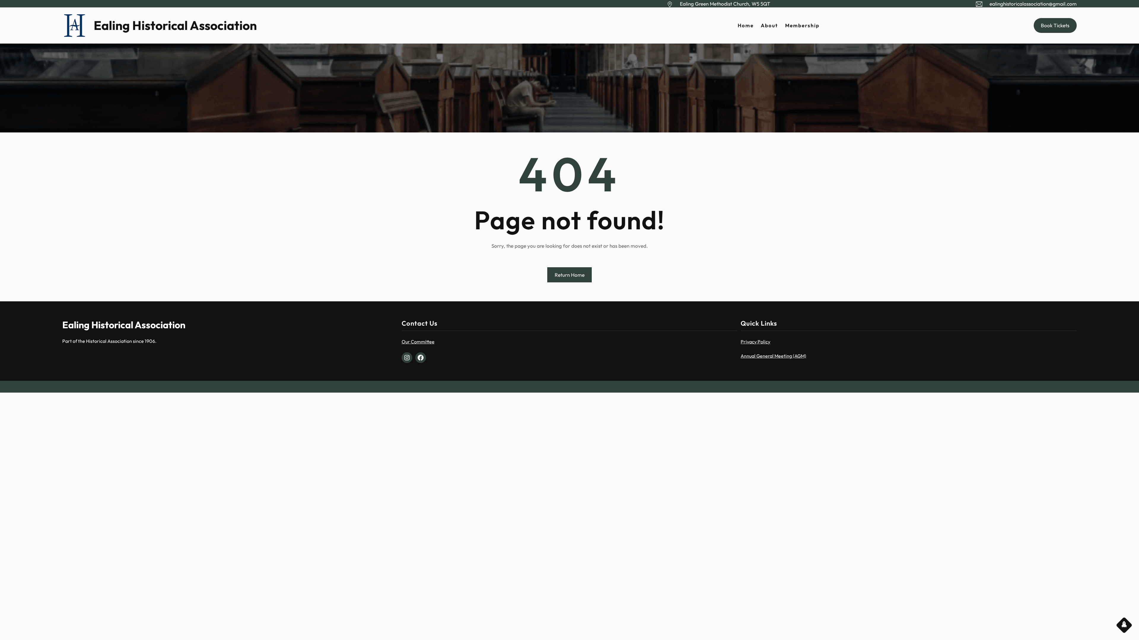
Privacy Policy (755, 342)
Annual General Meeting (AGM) (773, 356)
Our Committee (418, 342)
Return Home (570, 275)
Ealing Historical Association (175, 25)
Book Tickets (1055, 25)
